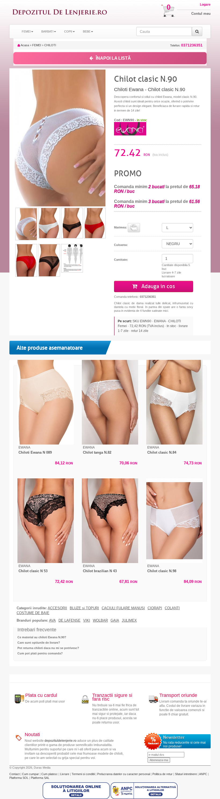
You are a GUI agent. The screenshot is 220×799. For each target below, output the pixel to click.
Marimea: (121, 227)
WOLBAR (100, 620)
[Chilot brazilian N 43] (110, 520)
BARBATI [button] (47, 31)
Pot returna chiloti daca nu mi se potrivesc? (48, 648)
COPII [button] (68, 31)
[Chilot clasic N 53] (45, 520)
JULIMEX (129, 620)
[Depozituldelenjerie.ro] (59, 12)
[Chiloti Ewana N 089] (45, 402)
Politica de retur (162, 774)
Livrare (65, 774)
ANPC (203, 774)
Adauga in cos (157, 286)
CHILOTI (50, 45)
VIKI (86, 620)
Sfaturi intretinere (186, 774)
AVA (52, 620)
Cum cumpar (31, 774)
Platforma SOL (18, 777)
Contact (14, 774)
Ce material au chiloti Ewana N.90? (41, 637)
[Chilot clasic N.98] (174, 520)
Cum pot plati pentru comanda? (40, 653)
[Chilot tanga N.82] (110, 402)
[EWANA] (130, 128)
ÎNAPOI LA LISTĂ (113, 58)
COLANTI (172, 608)
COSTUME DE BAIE (33, 613)
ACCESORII (57, 608)
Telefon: (186, 45)
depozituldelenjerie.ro (60, 741)
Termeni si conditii (84, 774)
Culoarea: (121, 244)
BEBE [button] (86, 31)
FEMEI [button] (26, 31)
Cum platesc (49, 774)
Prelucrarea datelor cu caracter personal (124, 774)
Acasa (24, 45)
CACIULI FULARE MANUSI (123, 608)
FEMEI (36, 45)
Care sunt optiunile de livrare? (38, 642)
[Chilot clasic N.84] (174, 402)
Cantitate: (121, 259)
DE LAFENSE (69, 620)
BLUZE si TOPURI (84, 608)
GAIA (115, 620)
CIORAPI (155, 608)
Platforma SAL (40, 777)
